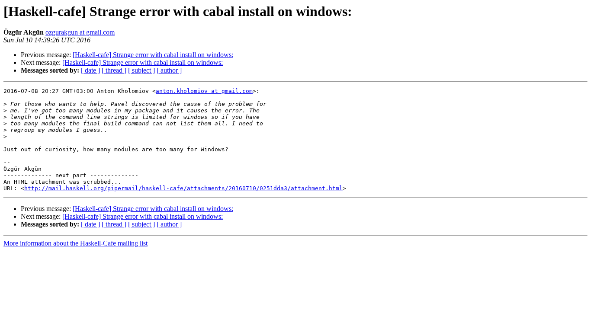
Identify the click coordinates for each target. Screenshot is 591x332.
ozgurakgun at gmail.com (80, 32)
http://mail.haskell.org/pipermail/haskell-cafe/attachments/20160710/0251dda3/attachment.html (183, 188)
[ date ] (90, 70)
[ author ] (169, 70)
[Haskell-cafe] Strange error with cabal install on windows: (153, 54)
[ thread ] (114, 70)
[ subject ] (141, 70)
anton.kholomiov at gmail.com (204, 91)
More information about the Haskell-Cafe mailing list (75, 243)
